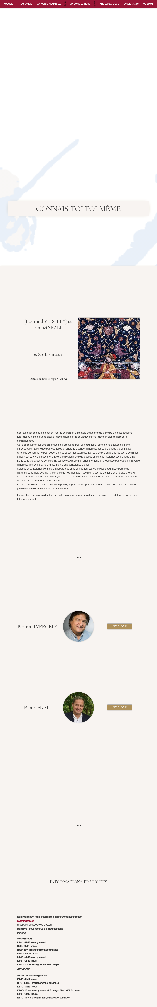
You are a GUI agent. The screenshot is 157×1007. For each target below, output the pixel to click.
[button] (24, 4)
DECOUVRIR (119, 626)
